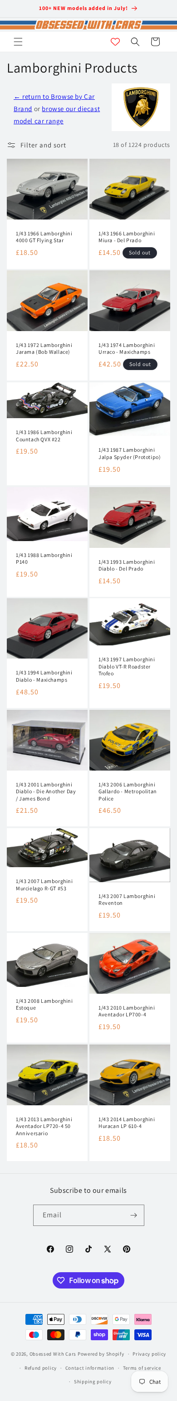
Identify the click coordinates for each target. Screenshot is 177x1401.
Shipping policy (93, 1381)
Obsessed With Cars (53, 1354)
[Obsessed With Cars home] (88, 25)
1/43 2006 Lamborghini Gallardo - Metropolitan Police (127, 791)
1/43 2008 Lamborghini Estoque (44, 1004)
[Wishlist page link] (115, 41)
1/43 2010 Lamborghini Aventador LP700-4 (126, 1011)
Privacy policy (149, 1354)
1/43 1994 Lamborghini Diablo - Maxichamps (44, 676)
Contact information (89, 1368)
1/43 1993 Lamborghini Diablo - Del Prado (126, 565)
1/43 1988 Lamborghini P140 (44, 558)
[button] (18, 42)
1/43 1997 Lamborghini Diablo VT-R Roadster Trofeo (126, 666)
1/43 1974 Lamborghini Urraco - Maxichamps (126, 349)
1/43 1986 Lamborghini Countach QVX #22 (44, 436)
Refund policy (41, 1368)
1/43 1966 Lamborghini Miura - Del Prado (126, 236)
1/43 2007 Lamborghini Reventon (127, 900)
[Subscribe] (134, 1215)
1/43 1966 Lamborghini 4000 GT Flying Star (44, 236)
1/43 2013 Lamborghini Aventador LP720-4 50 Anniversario (44, 1125)
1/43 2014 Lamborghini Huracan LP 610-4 (126, 1122)
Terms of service (142, 1368)
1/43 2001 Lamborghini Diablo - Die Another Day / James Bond (46, 791)
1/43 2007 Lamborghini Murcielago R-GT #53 (44, 885)
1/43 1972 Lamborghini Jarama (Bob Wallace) (44, 349)
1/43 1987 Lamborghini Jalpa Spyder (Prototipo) (129, 454)
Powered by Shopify (101, 1354)
